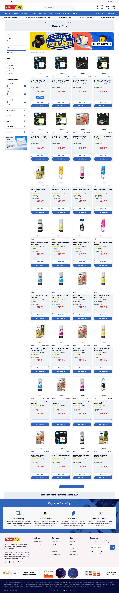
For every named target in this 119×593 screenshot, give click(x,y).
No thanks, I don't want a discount (59, 311)
